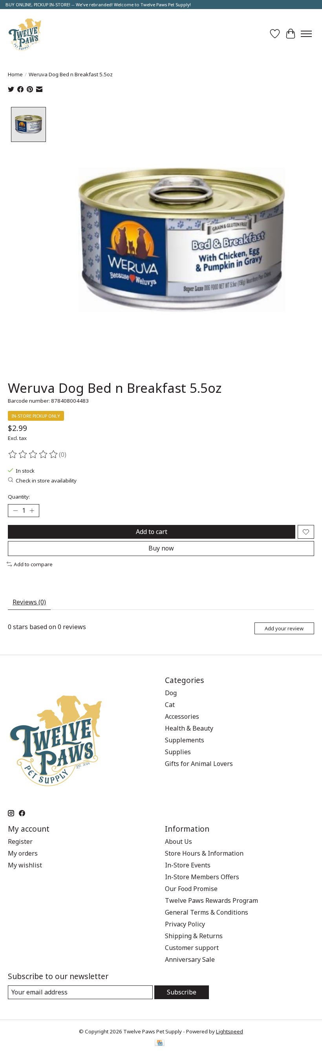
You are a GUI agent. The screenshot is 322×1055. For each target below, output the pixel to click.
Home (15, 74)
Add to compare (33, 564)
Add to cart (151, 531)
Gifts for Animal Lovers (199, 763)
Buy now (161, 548)
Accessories (182, 716)
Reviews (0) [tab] (29, 602)
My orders (23, 853)
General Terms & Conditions (206, 912)
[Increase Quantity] (32, 511)
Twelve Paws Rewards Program (211, 900)
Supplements (184, 740)
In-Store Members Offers (202, 877)
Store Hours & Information (204, 853)
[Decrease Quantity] (15, 511)
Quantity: (19, 496)
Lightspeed (229, 1031)
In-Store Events (187, 865)
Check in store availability (46, 480)
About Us (178, 841)
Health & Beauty (189, 728)
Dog (171, 693)
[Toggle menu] (306, 34)
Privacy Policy (185, 924)
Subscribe (181, 992)
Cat (170, 704)
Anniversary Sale (190, 959)
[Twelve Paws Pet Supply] (25, 33)
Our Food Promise (191, 888)
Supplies (178, 752)
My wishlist (25, 865)
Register (20, 841)
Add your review (284, 628)
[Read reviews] (33, 454)
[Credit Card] (160, 1044)
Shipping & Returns (194, 936)
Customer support (192, 947)
